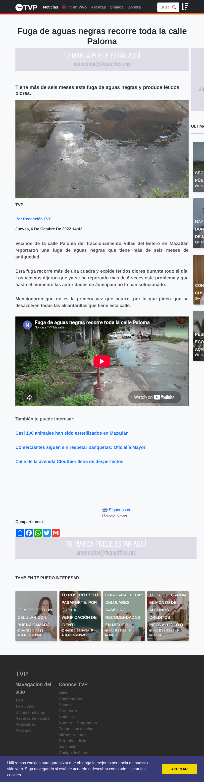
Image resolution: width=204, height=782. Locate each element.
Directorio (68, 711)
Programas (25, 724)
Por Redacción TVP (33, 219)
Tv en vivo (24, 706)
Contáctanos (70, 699)
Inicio (63, 693)
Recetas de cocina (32, 718)
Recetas (98, 7)
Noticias (50, 7)
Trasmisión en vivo (76, 729)
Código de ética (73, 753)
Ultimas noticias (30, 712)
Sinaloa (117, 7)
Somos (65, 705)
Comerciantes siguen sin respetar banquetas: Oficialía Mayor (80, 447)
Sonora (134, 7)
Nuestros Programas (78, 723)
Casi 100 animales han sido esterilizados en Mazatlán (72, 433)
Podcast (23, 730)
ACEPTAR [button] (179, 769)
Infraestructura (72, 735)
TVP (19, 700)
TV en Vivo (76, 7)
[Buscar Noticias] (174, 7)
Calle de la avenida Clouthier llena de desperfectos (69, 461)
